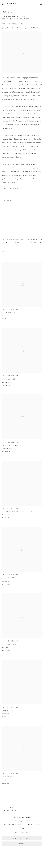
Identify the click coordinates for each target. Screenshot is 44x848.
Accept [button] (22, 843)
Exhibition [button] (21, 28)
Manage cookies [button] (22, 833)
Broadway (9, 4)
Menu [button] (40, 3)
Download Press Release (13, 188)
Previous (7, 12)
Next (36, 223)
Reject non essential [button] (22, 838)
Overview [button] (7, 28)
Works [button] (34, 28)
